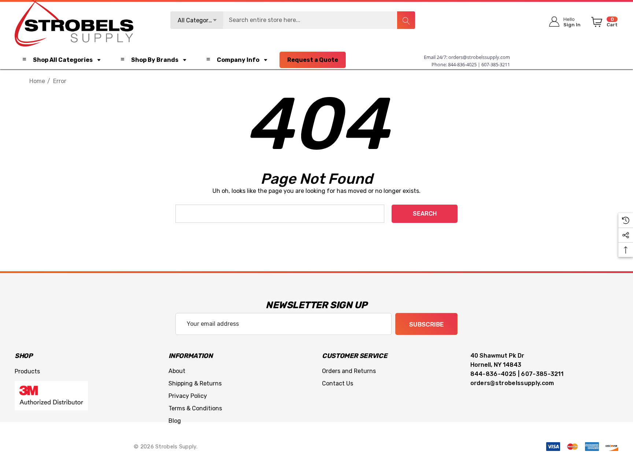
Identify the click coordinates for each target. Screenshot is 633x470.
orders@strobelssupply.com (479, 57)
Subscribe (426, 324)
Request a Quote (312, 59)
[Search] (406, 20)
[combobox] (292, 20)
